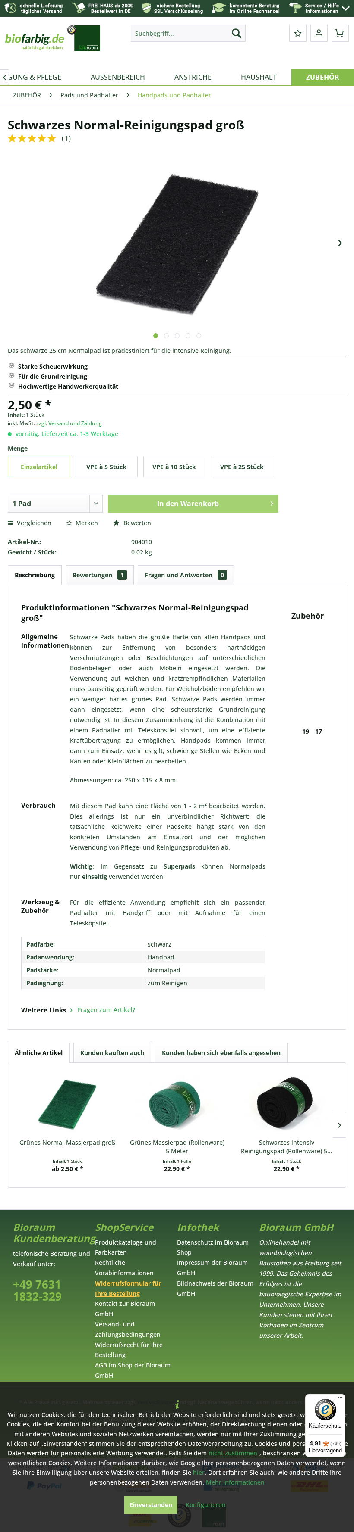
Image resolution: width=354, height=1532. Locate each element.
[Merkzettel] (298, 33)
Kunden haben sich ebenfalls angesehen (221, 1053)
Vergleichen (33, 523)
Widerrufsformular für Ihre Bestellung (128, 1288)
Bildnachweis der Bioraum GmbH (215, 1288)
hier (199, 1472)
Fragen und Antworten (184, 575)
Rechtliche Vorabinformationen (124, 1267)
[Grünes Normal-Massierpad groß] (67, 1104)
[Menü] (340, 1399)
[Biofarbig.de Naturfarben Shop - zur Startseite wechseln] (53, 45)
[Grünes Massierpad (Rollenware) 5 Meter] (177, 1104)
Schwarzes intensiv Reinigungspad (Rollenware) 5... (286, 1146)
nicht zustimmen (233, 1453)
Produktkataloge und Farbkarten (125, 1247)
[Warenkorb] (340, 33)
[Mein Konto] (319, 33)
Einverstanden (151, 1505)
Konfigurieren (206, 1505)
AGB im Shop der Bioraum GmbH (133, 1370)
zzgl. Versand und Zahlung (69, 423)
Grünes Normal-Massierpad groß (67, 1142)
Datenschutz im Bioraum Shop (213, 1247)
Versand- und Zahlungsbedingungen (128, 1329)
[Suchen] (237, 33)
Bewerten (136, 523)
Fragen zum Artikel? (105, 1010)
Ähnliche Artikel (39, 1053)
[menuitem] (327, 8)
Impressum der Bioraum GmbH (212, 1267)
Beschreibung (35, 575)
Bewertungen (98, 575)
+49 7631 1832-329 (37, 1290)
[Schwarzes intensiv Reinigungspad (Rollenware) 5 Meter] (286, 1104)
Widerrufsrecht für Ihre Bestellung (129, 1350)
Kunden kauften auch (112, 1053)
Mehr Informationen (235, 1482)
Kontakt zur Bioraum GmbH (125, 1308)
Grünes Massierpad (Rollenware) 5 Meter (177, 1146)
